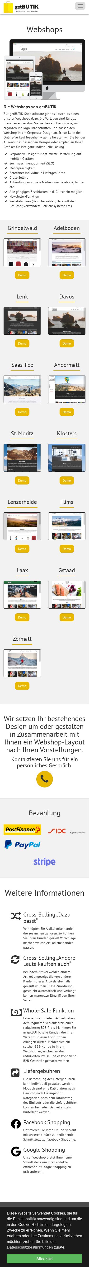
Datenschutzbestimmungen (30, 1247)
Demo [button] (22, 275)
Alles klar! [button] (45, 1258)
